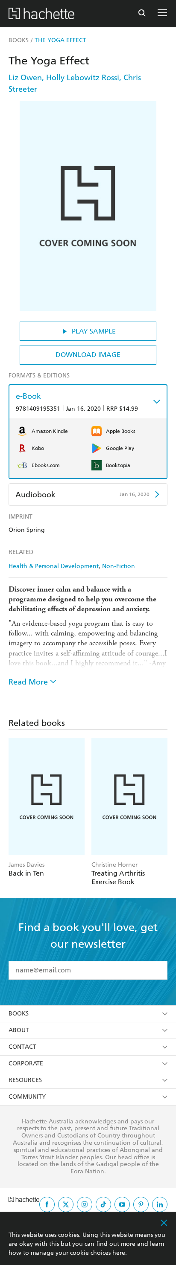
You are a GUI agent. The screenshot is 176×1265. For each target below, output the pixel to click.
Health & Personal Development (54, 566)
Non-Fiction (118, 566)
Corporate (26, 1063)
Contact (22, 1046)
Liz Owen (25, 77)
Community (27, 1096)
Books (19, 1013)
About (19, 1030)
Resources (25, 1080)
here (118, 1252)
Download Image (88, 355)
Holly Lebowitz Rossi (82, 77)
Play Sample (94, 331)
